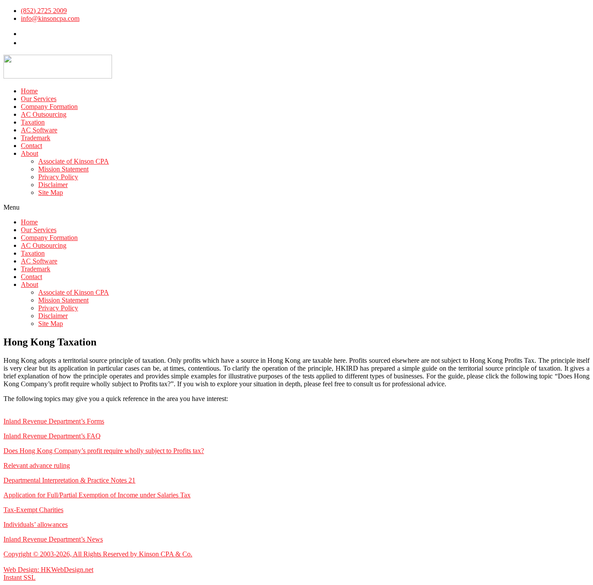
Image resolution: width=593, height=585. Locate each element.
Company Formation (49, 106)
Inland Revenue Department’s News (53, 539)
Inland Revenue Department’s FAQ (52, 436)
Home (29, 91)
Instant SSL (19, 577)
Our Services (38, 98)
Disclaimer (53, 184)
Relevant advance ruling (36, 465)
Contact (31, 145)
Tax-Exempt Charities (33, 509)
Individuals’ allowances (35, 524)
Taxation (33, 122)
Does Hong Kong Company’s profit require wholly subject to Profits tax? (103, 450)
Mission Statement (63, 169)
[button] (296, 207)
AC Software (39, 130)
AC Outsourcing (43, 114)
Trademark (35, 137)
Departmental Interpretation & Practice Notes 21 (69, 480)
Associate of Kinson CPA (73, 161)
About (29, 153)
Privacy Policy (58, 177)
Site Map (50, 192)
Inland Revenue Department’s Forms (53, 421)
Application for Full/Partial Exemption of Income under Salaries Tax (97, 495)
